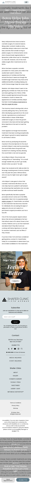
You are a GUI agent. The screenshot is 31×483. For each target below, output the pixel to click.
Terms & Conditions (15, 403)
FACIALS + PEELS (16, 382)
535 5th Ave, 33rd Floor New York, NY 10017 (15, 341)
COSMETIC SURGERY (15, 379)
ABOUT (15, 372)
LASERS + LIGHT (15, 389)
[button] (26, 2)
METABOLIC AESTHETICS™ (16, 392)
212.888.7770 (15, 345)
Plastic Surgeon (15, 13)
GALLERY (15, 376)
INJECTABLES (16, 385)
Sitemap (15, 408)
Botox (7, 10)
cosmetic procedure (19, 10)
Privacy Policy (15, 405)
